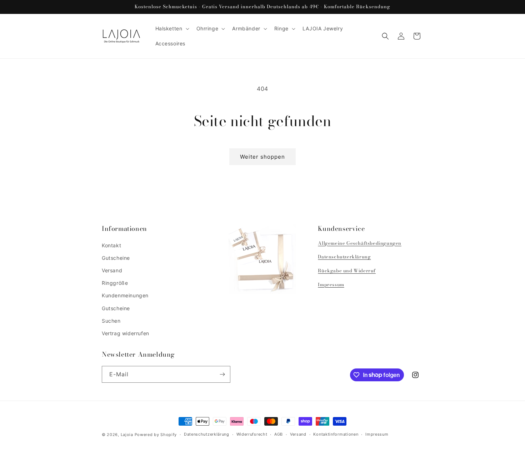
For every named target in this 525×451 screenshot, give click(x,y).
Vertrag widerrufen (125, 333)
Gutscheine (116, 258)
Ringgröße (115, 283)
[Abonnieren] (222, 374)
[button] (171, 28)
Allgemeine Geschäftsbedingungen (359, 243)
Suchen (111, 321)
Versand (112, 270)
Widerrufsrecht (252, 434)
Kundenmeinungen (125, 295)
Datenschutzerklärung (344, 256)
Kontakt (111, 245)
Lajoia (127, 434)
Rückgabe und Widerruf (347, 270)
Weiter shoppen (262, 156)
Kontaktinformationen (335, 434)
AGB (278, 434)
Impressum (331, 284)
